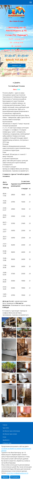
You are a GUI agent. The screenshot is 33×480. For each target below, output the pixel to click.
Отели (4, 437)
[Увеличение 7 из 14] (14, 364)
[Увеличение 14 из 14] (29, 408)
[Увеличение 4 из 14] (29, 330)
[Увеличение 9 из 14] (14, 375)
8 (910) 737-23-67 (10, 74)
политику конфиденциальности (17, 473)
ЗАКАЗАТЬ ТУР (16, 65)
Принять (5, 477)
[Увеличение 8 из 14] (29, 364)
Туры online (6, 428)
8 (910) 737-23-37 (9, 70)
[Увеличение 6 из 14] (29, 340)
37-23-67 (23, 55)
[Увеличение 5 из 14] (14, 340)
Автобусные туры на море (10, 434)
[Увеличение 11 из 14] (14, 386)
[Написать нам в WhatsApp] (2, 70)
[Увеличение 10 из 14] (29, 375)
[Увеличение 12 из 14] (29, 386)
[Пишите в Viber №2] (18, 74)
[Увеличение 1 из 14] (14, 319)
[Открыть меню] (30, 2)
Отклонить (15, 477)
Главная (5, 425)
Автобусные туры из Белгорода (11, 431)
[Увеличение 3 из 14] (14, 330)
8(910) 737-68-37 (16, 59)
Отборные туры (7, 443)
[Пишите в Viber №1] (17, 70)
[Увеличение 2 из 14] (29, 319)
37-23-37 (9, 55)
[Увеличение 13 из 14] (14, 408)
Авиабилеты (6, 440)
